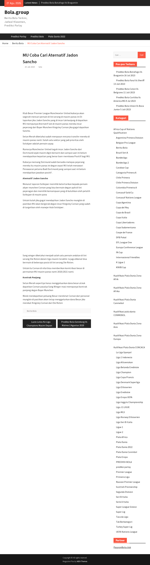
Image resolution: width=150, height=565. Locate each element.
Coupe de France (124, 232)
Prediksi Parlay (18, 36)
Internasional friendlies (128, 257)
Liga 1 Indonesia (124, 357)
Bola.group (16, 12)
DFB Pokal (121, 237)
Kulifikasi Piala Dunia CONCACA (129, 347)
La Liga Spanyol (124, 352)
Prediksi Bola (37, 36)
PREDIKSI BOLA (124, 461)
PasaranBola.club (122, 547)
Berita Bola (31, 311)
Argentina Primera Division (129, 137)
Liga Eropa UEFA (124, 397)
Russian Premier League (128, 481)
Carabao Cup (122, 167)
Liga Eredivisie (123, 392)
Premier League (124, 471)
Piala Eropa (122, 456)
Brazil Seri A (122, 152)
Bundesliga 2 (122, 162)
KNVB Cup (121, 267)
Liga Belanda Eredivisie (127, 367)
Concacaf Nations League (128, 197)
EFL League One (124, 242)
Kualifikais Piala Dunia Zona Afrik (127, 277)
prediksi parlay (123, 466)
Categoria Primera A (126, 172)
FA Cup (119, 252)
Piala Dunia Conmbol (126, 452)
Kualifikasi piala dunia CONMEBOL (124, 313)
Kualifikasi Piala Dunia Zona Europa (127, 337)
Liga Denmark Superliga (128, 382)
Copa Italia (121, 217)
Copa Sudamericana (126, 227)
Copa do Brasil (123, 212)
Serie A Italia (122, 501)
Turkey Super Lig (124, 526)
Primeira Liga (122, 476)
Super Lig (120, 511)
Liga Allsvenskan (124, 362)
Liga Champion (123, 372)
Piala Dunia (121, 442)
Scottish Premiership (126, 486)
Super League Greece (126, 506)
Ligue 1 (119, 427)
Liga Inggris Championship (129, 402)
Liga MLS (120, 412)
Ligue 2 (119, 432)
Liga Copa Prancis (125, 377)
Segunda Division (124, 491)
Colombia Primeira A (126, 187)
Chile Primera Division (127, 182)
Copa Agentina (123, 202)
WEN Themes (82, 561)
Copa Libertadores (125, 222)
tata (40, 67)
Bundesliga (121, 157)
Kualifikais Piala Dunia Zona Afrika (127, 289)
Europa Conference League (129, 247)
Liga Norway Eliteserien (128, 417)
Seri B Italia (122, 496)
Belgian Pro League (125, 142)
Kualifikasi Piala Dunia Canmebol (125, 301)
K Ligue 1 (120, 262)
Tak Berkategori (124, 521)
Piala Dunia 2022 (56, 36)
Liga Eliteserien (124, 387)
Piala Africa (121, 437)
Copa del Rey (122, 207)
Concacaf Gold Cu (124, 192)
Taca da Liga (122, 516)
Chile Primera (123, 177)
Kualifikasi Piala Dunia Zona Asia (127, 325)
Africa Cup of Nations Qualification (124, 131)
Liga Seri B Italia (124, 422)
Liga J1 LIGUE (123, 407)
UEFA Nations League (126, 531)
